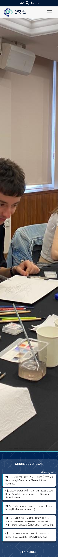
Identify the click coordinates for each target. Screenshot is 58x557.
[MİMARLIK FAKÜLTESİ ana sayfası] (8, 12)
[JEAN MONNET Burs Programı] (36, 448)
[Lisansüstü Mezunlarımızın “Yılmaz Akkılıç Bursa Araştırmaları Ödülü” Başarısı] (21, 448)
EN (37, 3)
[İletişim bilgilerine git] (32, 3)
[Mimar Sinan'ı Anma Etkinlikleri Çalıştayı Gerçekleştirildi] (11, 448)
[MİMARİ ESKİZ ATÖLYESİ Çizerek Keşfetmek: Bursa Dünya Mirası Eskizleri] (16, 448)
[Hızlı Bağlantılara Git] (22, 3)
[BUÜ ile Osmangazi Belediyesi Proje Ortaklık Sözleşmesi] (31, 448)
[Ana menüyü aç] (49, 12)
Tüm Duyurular (48, 472)
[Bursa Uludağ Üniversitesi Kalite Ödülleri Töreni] (47, 448)
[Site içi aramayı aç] (27, 3)
